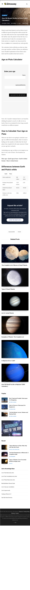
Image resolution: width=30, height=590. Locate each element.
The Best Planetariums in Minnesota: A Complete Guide (18, 453)
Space (10, 463)
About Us (21, 511)
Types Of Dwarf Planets (8, 289)
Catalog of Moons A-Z (6, 494)
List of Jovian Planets (8, 313)
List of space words (6, 490)
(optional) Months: (21, 85)
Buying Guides (12, 402)
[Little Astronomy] (10, 4)
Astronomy (12, 456)
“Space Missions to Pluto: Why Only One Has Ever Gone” (18, 446)
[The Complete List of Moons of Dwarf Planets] (15, 253)
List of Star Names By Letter (8, 472)
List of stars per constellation (8, 486)
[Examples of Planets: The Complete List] (15, 325)
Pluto (19, 231)
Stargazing (12, 409)
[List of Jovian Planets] (15, 301)
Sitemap (13, 513)
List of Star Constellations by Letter (9, 476)
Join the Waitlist (15, 220)
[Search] (26, 4)
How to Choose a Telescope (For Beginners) (17, 406)
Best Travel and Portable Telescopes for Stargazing (18, 399)
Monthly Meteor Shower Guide (8, 483)
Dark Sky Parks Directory (7, 497)
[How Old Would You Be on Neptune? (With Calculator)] (15, 373)
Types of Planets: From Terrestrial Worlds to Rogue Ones (17, 460)
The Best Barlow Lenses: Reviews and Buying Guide (18, 413)
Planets (4, 15)
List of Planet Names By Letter (8, 479)
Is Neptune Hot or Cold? (8, 360)
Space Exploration (14, 449)
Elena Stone (6, 23)
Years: (24, 75)
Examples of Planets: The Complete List (13, 337)
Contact (17, 513)
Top (15, 522)
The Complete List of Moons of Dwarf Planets (14, 265)
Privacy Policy (26, 511)
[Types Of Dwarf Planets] (15, 277)
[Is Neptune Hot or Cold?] (15, 349)
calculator (12, 231)
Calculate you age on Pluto (17, 95)
